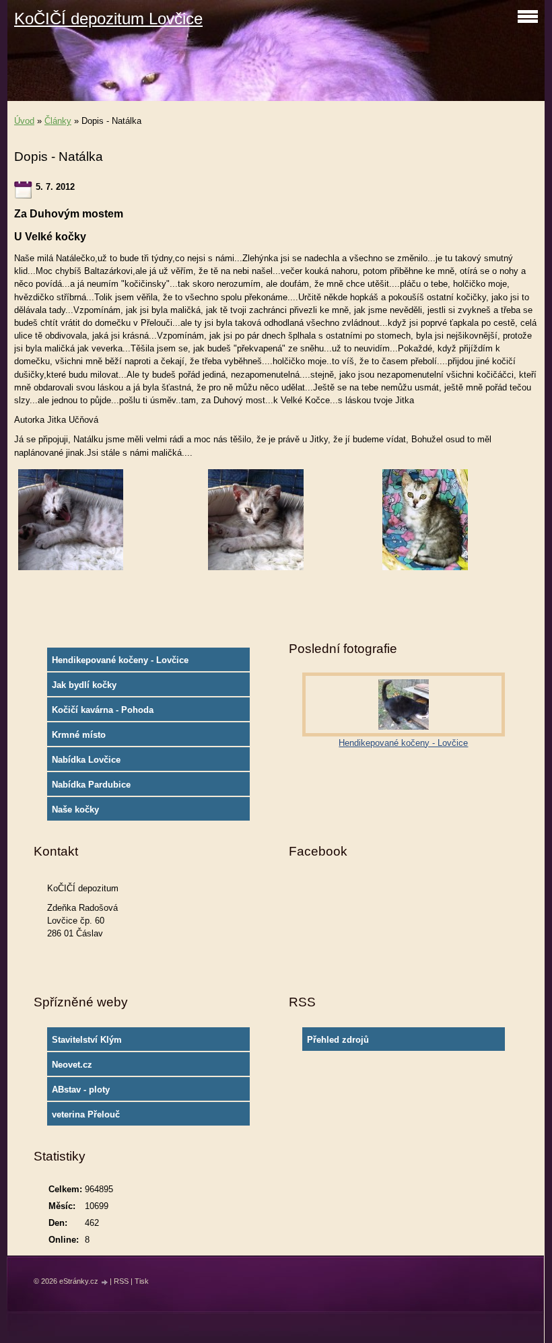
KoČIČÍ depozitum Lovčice (108, 18)
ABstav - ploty (81, 1089)
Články (57, 121)
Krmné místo (79, 735)
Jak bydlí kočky (84, 685)
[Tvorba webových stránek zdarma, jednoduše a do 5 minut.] (105, 1282)
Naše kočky (75, 809)
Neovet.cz (72, 1065)
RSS (121, 1281)
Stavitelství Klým (87, 1040)
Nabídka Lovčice (86, 760)
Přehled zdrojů (338, 1040)
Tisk (142, 1281)
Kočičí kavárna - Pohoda (102, 710)
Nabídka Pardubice (91, 785)
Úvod (24, 121)
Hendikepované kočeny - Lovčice (120, 660)
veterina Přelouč (86, 1114)
